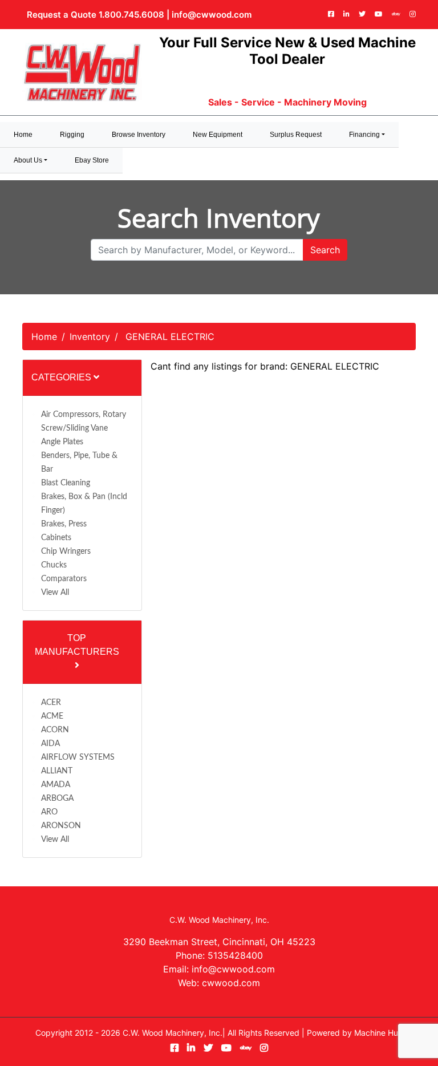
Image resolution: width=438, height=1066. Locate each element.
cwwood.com (231, 982)
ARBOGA (57, 798)
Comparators (64, 579)
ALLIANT (56, 771)
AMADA (55, 785)
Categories (62, 377)
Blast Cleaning (65, 483)
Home (44, 336)
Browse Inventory (138, 134)
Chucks (54, 565)
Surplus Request (296, 134)
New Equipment (217, 134)
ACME (52, 716)
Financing (364, 134)
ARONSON (61, 826)
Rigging (72, 134)
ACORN (55, 730)
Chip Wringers (66, 552)
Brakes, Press (64, 524)
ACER (51, 703)
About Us (28, 160)
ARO (49, 812)
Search (325, 250)
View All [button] (55, 593)
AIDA (50, 744)
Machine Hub (378, 1032)
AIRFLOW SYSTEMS (78, 757)
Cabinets (56, 538)
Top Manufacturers (77, 644)
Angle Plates (62, 442)
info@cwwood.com (212, 14)
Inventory (90, 336)
